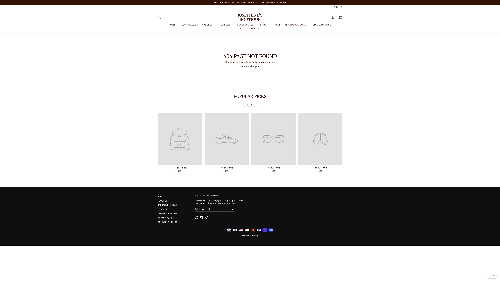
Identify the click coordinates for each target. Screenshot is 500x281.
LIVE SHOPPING (322, 25)
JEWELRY (225, 25)
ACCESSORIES (245, 25)
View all (250, 104)
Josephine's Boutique (250, 17)
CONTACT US (164, 209)
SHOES (264, 25)
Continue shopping (250, 66)
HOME (172, 25)
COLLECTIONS (249, 29)
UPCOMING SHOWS (167, 205)
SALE (278, 25)
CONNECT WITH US (167, 222)
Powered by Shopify (250, 235)
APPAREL (208, 25)
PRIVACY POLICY (166, 217)
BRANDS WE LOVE (296, 25)
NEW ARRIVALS (189, 25)
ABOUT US (162, 200)
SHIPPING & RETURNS (168, 213)
